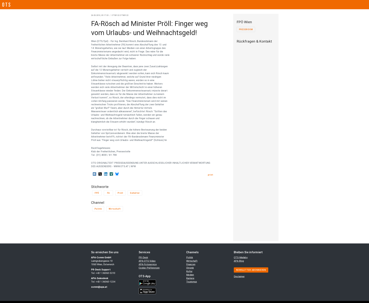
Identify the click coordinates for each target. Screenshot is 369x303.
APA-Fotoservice (148, 264)
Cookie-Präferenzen (149, 268)
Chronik (190, 268)
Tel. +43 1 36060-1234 (103, 281)
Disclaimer (239, 276)
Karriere (190, 278)
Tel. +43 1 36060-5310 (103, 273)
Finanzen (190, 264)
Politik (189, 257)
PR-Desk (143, 257)
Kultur (189, 271)
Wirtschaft (192, 261)
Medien (190, 274)
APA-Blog (239, 261)
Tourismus (191, 281)
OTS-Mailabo (241, 257)
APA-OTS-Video (147, 261)
